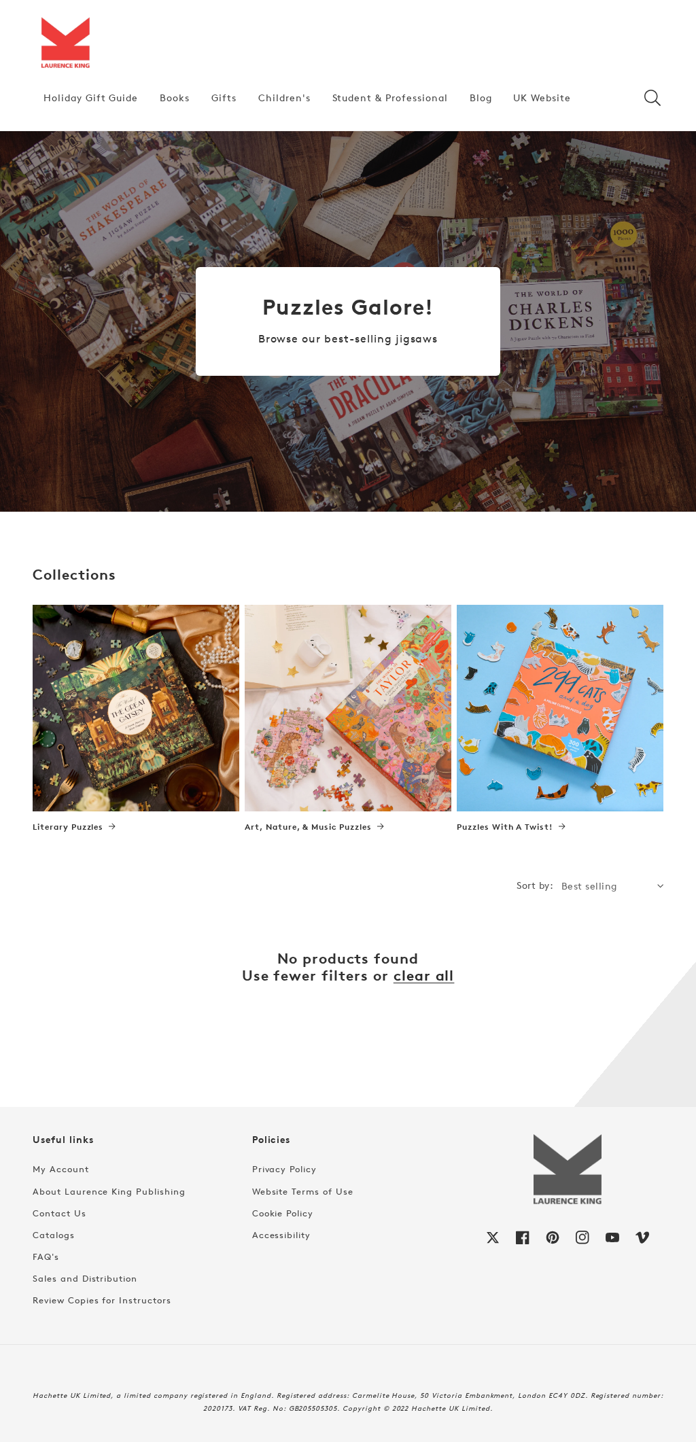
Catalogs (54, 1234)
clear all (424, 975)
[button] (652, 98)
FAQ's (46, 1256)
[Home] (65, 43)
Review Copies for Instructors (102, 1300)
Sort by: (535, 885)
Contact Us (59, 1213)
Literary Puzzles (68, 827)
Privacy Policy (284, 1168)
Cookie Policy (282, 1213)
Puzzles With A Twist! (505, 827)
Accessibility (281, 1234)
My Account (61, 1168)
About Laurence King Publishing (109, 1191)
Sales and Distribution (85, 1278)
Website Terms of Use (302, 1191)
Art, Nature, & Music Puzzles (308, 827)
